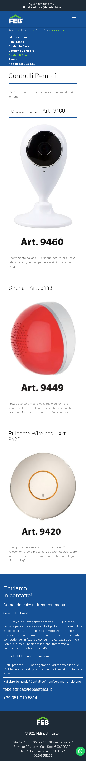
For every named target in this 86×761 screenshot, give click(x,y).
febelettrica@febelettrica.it (27, 689)
